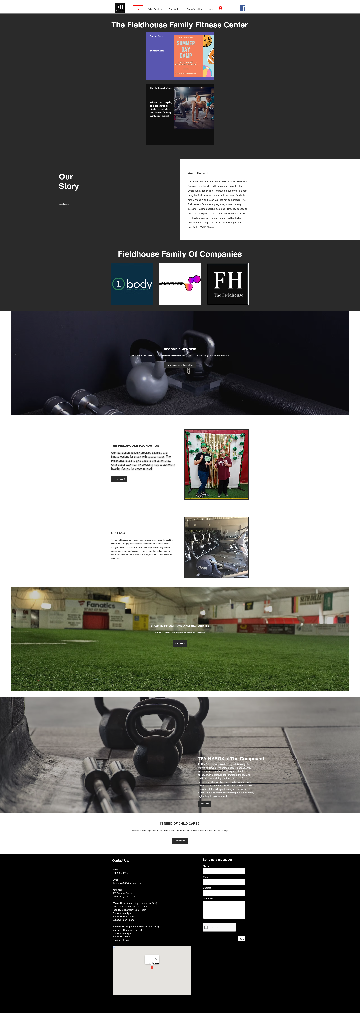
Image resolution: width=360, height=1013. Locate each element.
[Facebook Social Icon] (242, 8)
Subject (207, 888)
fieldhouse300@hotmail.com (127, 883)
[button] (155, 8)
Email (206, 877)
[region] (180, 56)
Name (206, 866)
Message (208, 898)
